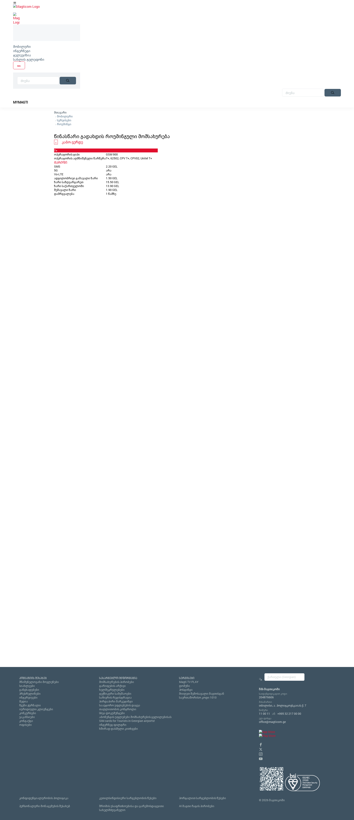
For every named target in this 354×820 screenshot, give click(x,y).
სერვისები (64, 120)
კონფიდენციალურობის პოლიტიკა (43, 798)
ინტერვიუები (28, 697)
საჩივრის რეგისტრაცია (115, 697)
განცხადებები (29, 690)
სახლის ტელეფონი (28, 59)
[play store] (267, 736)
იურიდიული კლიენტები (36, 709)
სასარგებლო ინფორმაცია (118, 678)
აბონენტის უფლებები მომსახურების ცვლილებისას (135, 717)
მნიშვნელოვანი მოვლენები (39, 682)
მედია (23, 701)
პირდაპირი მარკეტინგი (116, 701)
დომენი (184, 686)
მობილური (22, 46)
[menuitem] (46, 46)
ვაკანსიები (27, 717)
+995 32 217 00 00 (289, 714)
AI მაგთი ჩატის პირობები (196, 806)
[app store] (267, 732)
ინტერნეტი (21, 51)
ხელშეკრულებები (112, 690)
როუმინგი (64, 124)
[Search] (68, 80)
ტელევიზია (22, 55)
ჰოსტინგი (186, 690)
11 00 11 (264, 714)
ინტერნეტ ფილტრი (112, 725)
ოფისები (25, 725)
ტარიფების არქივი (112, 686)
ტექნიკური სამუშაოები (115, 693)
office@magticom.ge (272, 722)
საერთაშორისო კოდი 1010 (198, 697)
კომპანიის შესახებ (33, 678)
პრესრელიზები (30, 693)
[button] (261, 744)
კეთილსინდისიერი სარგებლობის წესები (128, 798)
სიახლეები (27, 686)
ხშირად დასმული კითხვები (118, 728)
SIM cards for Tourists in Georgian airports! (127, 721)
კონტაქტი (26, 721)
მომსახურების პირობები (116, 682)
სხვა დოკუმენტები (112, 713)
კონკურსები (27, 713)
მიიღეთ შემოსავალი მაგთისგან (201, 693)
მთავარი (60, 112)
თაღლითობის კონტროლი (117, 709)
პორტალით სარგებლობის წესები (202, 798)
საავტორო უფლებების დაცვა (119, 705)
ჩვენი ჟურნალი (30, 705)
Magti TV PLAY (189, 682)
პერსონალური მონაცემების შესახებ (44, 806)
